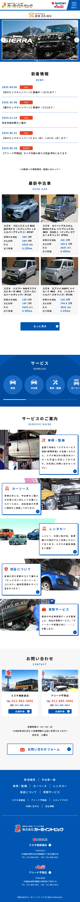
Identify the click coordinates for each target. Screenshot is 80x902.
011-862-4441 (22, 701)
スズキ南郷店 (18, 800)
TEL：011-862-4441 (30, 857)
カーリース (40, 786)
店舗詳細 (20, 711)
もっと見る (40, 326)
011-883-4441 (62, 701)
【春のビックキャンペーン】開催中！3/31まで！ (28, 107)
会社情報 (49, 806)
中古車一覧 (49, 779)
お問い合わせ (32, 806)
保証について (28, 792)
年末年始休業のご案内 (14, 122)
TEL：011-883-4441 (30, 884)
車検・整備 (20, 786)
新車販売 (29, 779)
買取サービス (51, 792)
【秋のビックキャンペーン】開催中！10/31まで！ (29, 92)
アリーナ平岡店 (39, 800)
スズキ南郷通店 (38, 845)
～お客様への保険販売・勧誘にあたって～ (40, 169)
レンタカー (60, 786)
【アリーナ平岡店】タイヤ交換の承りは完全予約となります (34, 153)
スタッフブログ (60, 800)
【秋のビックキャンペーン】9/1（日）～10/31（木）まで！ (35, 137)
